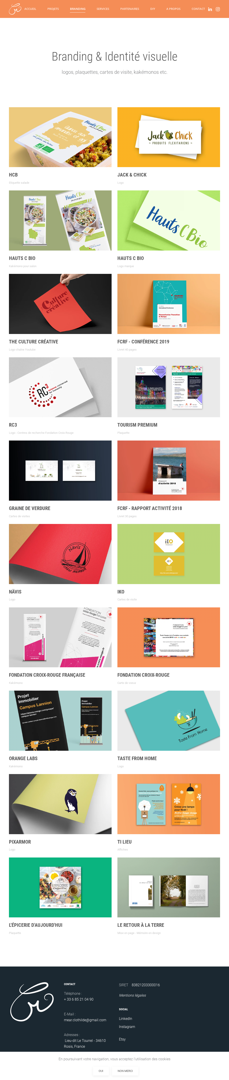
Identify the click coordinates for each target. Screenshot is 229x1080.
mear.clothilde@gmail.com (85, 1020)
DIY (152, 9)
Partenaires (129, 9)
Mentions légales (132, 995)
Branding (77, 9)
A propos (173, 9)
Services (103, 9)
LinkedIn (125, 1019)
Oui (101, 1071)
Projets (53, 9)
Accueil (30, 9)
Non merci (125, 1071)
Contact (198, 9)
